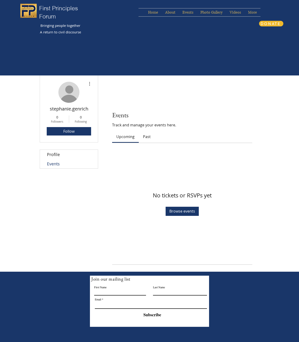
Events (53, 164)
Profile (53, 154)
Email (98, 299)
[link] (125, 136)
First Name (100, 287)
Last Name (159, 287)
